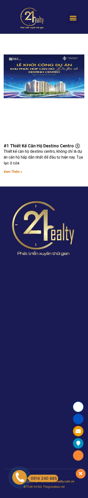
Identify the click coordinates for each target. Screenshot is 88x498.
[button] (73, 18)
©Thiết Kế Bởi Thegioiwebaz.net (44, 487)
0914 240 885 (44, 478)
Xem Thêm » (13, 172)
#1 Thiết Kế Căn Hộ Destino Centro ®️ (42, 145)
